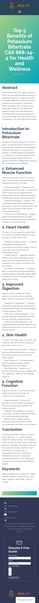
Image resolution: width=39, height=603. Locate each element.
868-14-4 (15, 437)
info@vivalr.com (10, 518)
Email (10, 561)
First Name (12, 555)
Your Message (13, 566)
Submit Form (14, 578)
